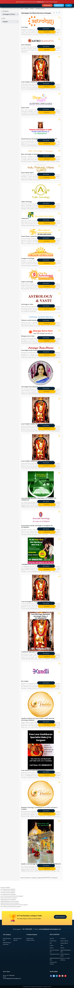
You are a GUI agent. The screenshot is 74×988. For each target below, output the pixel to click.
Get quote (46, 28)
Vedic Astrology (26, 202)
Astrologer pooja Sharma (29, 350)
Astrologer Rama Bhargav (29, 387)
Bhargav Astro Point (27, 336)
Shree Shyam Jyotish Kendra (30, 236)
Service (51, 947)
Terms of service (64, 941)
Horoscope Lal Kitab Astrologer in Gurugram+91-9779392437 (37, 526)
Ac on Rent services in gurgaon (8, 891)
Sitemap (62, 947)
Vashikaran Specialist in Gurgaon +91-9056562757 (37, 652)
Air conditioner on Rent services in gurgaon (11, 906)
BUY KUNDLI (24, 681)
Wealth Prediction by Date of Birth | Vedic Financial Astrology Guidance (37, 719)
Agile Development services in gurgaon (10, 903)
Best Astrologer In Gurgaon (30, 154)
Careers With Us (64, 943)
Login (68, 5)
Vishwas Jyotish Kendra (29, 320)
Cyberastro (25, 218)
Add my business (60, 917)
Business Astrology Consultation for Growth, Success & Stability (39, 808)
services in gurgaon (5, 887)
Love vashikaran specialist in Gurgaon (33, 770)
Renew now (40, 2)
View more (47, 32)
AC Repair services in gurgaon (8, 892)
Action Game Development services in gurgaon (12, 896)
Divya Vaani (25, 108)
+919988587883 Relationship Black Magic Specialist (37, 564)
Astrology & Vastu (27, 304)
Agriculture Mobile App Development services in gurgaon (14, 904)
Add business (47, 5)
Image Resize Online (54, 954)
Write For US (59, 5)
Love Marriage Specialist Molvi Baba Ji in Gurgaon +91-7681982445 (39, 499)
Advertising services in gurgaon (8, 899)
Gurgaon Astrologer (27, 258)
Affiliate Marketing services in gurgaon (10, 901)
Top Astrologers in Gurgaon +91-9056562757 (36, 602)
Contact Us (63, 938)
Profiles (51, 945)
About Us (52, 938)
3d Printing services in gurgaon (8, 889)
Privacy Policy (53, 941)
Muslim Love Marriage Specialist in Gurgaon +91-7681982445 (41, 864)
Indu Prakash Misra (27, 173)
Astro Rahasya (26, 45)
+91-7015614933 (10, 975)
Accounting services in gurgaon (8, 894)
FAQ (51, 943)
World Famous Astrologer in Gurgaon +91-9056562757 (39, 139)
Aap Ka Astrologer (27, 282)
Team (61, 945)
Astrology (24, 27)
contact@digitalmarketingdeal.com (12, 978)
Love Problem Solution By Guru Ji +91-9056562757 (37, 82)
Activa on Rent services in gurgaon (9, 898)
